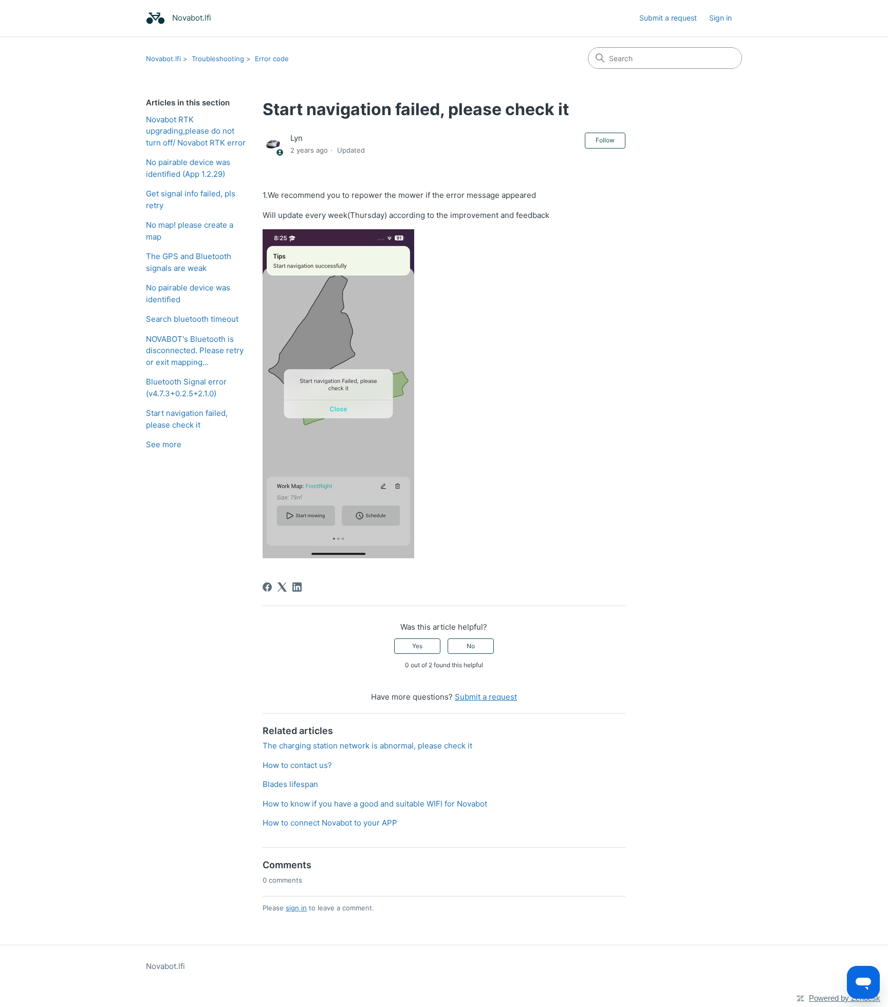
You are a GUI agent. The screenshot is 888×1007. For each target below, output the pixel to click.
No (471, 646)
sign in (296, 908)
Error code (272, 58)
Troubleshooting (218, 58)
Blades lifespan (290, 784)
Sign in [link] (720, 17)
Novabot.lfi (163, 58)
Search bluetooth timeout (192, 319)
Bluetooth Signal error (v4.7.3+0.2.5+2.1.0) (186, 387)
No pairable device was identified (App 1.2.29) (188, 168)
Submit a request (668, 17)
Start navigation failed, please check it (187, 419)
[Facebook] (267, 587)
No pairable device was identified (188, 293)
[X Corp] (282, 587)
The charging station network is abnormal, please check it (367, 745)
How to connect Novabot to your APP (330, 823)
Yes (417, 646)
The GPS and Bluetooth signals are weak (188, 262)
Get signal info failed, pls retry (190, 199)
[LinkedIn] (297, 587)
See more (163, 444)
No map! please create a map (189, 231)
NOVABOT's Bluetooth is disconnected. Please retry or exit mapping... (195, 350)
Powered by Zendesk (844, 998)
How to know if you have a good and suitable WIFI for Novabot (375, 804)
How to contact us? (297, 765)
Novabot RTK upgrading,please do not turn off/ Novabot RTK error (196, 131)
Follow (605, 140)
